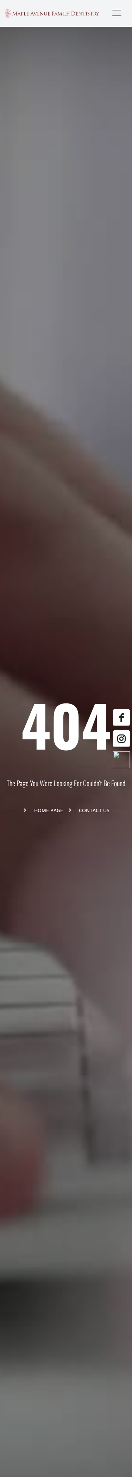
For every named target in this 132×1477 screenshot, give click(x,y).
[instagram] (121, 738)
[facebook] (121, 717)
